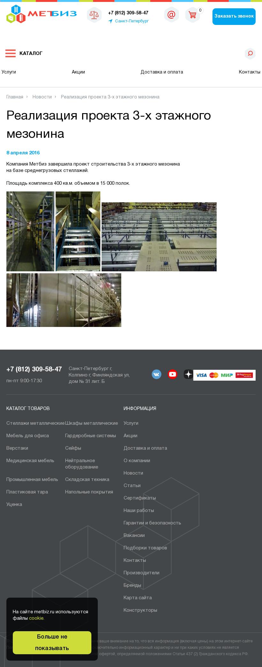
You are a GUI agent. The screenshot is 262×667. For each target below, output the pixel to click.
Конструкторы (140, 610)
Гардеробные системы (90, 436)
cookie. (36, 618)
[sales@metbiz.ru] (172, 14)
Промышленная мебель (32, 479)
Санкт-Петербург (132, 21)
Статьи (132, 486)
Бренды (132, 585)
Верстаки (17, 448)
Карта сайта (138, 598)
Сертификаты (140, 498)
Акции (78, 72)
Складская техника (87, 479)
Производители (141, 573)
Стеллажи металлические (35, 423)
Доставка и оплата (162, 72)
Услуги (9, 72)
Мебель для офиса (27, 436)
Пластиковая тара (27, 492)
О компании (137, 461)
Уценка (14, 504)
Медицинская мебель (30, 461)
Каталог (30, 53)
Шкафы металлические (91, 423)
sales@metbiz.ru (172, 16)
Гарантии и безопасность (152, 523)
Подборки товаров (145, 548)
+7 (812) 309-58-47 (34, 370)
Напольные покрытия (89, 492)
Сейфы (73, 448)
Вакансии (134, 535)
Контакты (249, 72)
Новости (133, 473)
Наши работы (139, 510)
